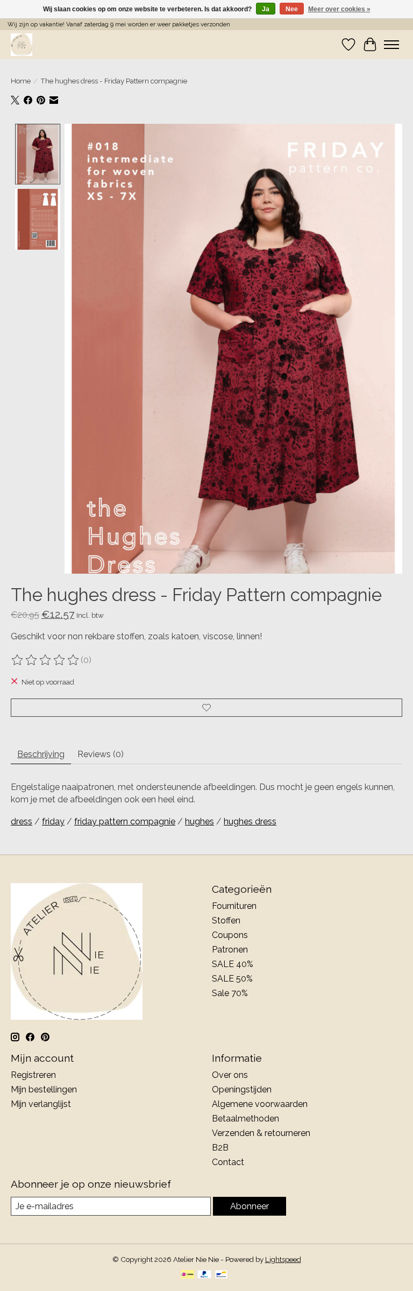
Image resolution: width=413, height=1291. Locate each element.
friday (53, 821)
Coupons (230, 935)
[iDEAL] (187, 1275)
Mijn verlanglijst (41, 1104)
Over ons (230, 1075)
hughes (199, 821)
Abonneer (249, 1206)
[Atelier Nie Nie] (21, 44)
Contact (228, 1162)
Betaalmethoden (245, 1118)
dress (21, 821)
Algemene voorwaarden (260, 1104)
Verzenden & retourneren (261, 1133)
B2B (220, 1147)
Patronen (230, 949)
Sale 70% (230, 993)
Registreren (33, 1075)
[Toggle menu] (391, 44)
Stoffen (226, 920)
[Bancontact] (221, 1275)
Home (21, 80)
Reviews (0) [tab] (100, 754)
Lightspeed (283, 1259)
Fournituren (234, 906)
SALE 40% (232, 964)
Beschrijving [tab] (41, 754)
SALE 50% (232, 978)
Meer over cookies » (339, 9)
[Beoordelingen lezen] (46, 660)
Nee (292, 9)
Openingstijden (242, 1089)
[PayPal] (204, 1275)
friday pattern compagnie (124, 821)
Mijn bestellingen (44, 1089)
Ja (265, 9)
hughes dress (250, 821)
